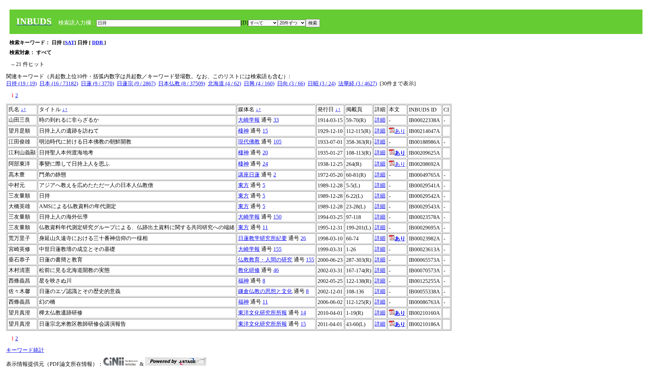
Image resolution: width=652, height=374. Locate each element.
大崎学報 (249, 120)
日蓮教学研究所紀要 (262, 238)
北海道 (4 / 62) (224, 83)
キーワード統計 (25, 350)
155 (277, 249)
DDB (98, 42)
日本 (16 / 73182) (58, 83)
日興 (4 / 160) (259, 83)
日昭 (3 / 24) (322, 83)
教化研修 (249, 270)
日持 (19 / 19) (21, 83)
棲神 (243, 131)
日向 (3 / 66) (291, 83)
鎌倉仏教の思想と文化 (265, 291)
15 (265, 131)
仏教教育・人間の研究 (265, 259)
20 (265, 152)
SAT (69, 42)
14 (303, 313)
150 (277, 217)
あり (400, 131)
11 (265, 227)
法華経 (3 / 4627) (357, 83)
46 (276, 270)
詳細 (380, 120)
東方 (243, 185)
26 (303, 238)
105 (277, 141)
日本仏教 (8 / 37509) (181, 83)
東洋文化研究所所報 (262, 313)
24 (265, 164)
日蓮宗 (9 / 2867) (136, 83)
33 (276, 120)
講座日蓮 (249, 174)
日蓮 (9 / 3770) (97, 83)
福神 (243, 281)
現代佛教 (249, 141)
